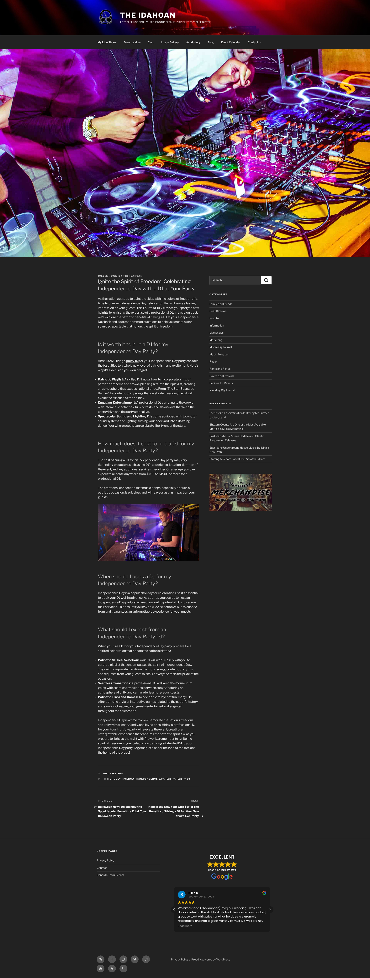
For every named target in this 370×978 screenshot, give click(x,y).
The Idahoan (148, 15)
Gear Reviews (217, 311)
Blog (211, 42)
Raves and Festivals (221, 376)
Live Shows (216, 332)
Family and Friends (220, 304)
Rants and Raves (219, 368)
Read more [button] (185, 926)
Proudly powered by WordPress (210, 959)
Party (170, 778)
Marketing (215, 340)
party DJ (132, 361)
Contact (253, 42)
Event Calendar (230, 42)
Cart (151, 42)
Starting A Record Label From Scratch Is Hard (237, 459)
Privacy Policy (105, 860)
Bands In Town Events (110, 874)
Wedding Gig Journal (222, 390)
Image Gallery (170, 42)
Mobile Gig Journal (220, 347)
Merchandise (132, 42)
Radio (213, 361)
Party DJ (183, 778)
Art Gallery (193, 42)
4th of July (112, 778)
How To (214, 318)
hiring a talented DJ (168, 743)
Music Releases (219, 354)
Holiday (129, 778)
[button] (270, 910)
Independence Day (150, 778)
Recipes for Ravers (221, 383)
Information (113, 773)
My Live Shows (107, 42)
